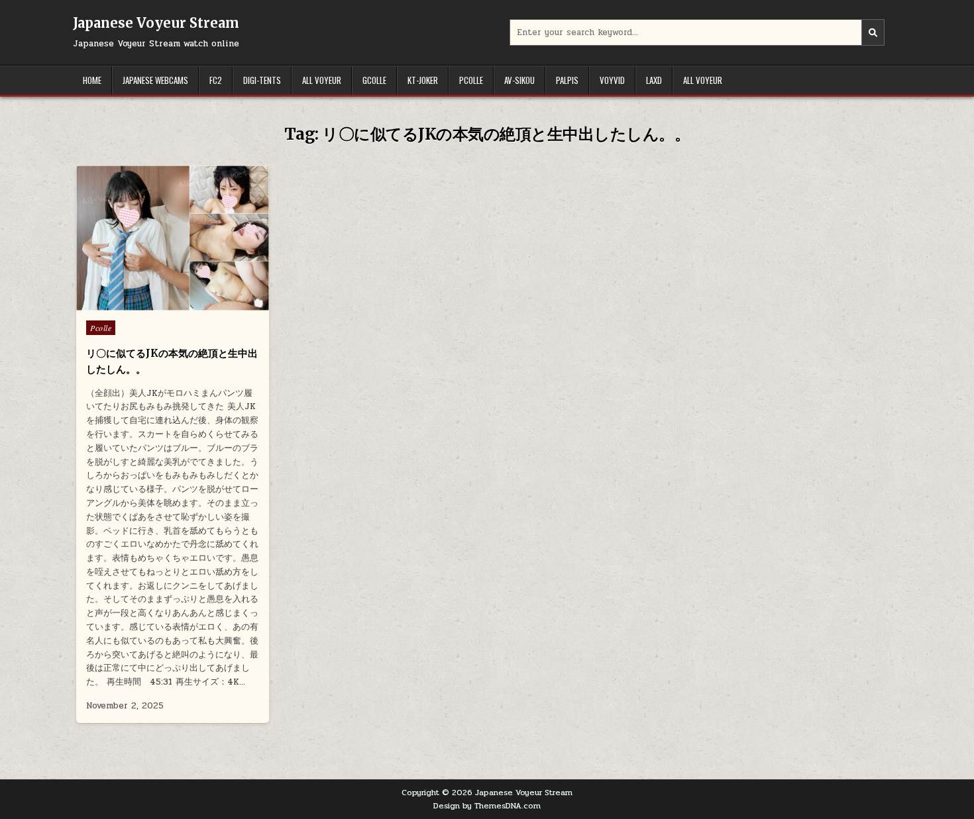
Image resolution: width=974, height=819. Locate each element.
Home (92, 80)
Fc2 (215, 80)
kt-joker (422, 80)
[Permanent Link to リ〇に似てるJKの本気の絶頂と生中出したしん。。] (172, 238)
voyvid (612, 80)
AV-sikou (519, 80)
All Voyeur (321, 80)
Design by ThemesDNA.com (487, 805)
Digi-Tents (262, 80)
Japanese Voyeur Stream (156, 23)
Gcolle (374, 80)
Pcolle (471, 80)
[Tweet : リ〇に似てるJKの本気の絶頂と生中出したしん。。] (144, 303)
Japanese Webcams (155, 80)
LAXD (654, 80)
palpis (567, 80)
